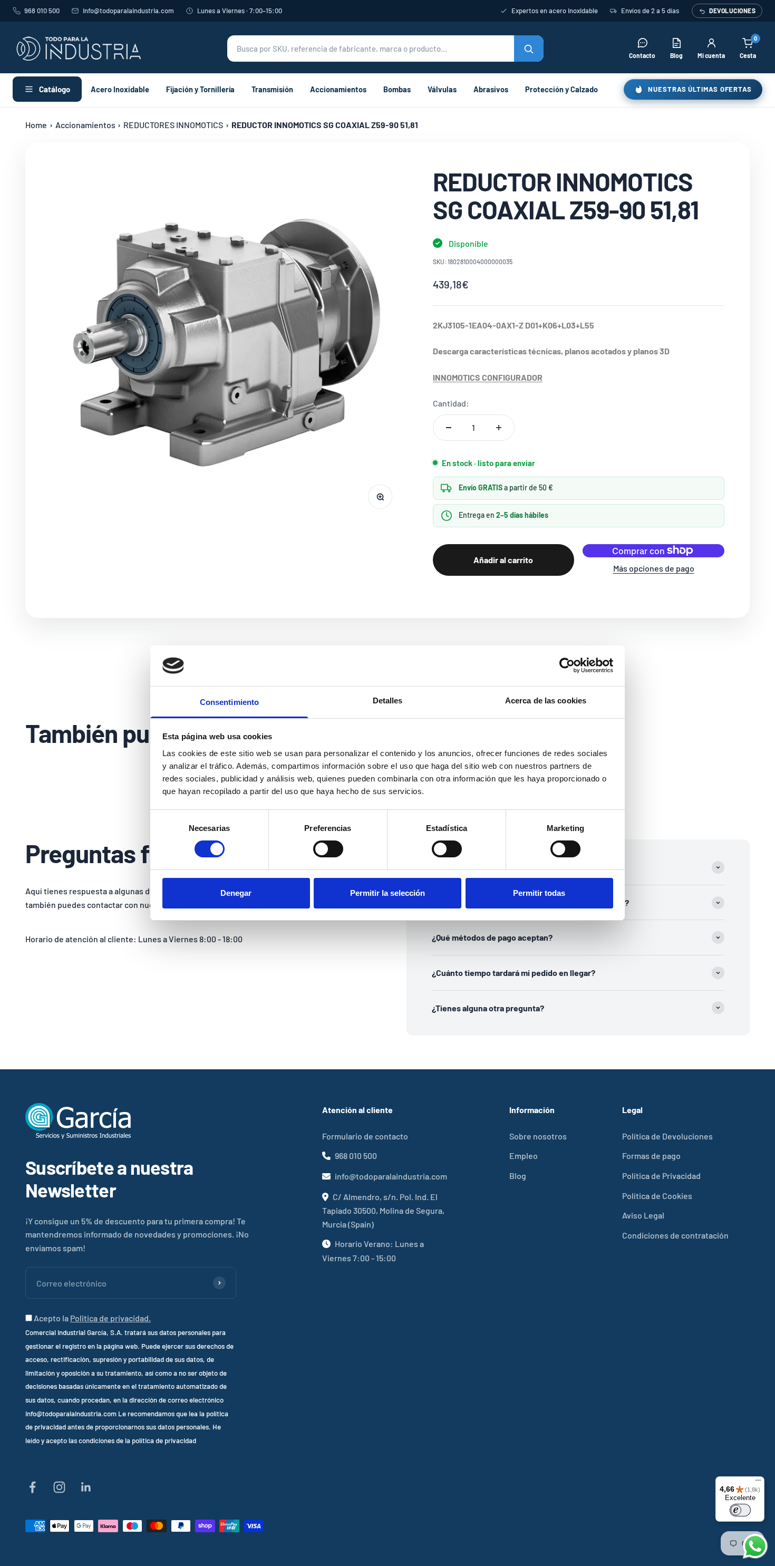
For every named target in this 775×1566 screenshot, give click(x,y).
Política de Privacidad (661, 1176)
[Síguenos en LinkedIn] (86, 1487)
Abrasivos (490, 89)
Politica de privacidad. (110, 1318)
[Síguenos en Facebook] (32, 1487)
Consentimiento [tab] (229, 702)
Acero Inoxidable (120, 89)
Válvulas (442, 89)
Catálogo (54, 89)
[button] (385, 48)
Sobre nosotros (538, 1136)
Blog (517, 1176)
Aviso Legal (643, 1215)
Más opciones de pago (653, 568)
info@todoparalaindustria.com (128, 10)
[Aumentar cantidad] (498, 427)
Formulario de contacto (365, 1136)
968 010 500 (42, 10)
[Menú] (758, 1482)
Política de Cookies (657, 1196)
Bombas (397, 89)
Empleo (523, 1156)
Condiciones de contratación (675, 1235)
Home (36, 125)
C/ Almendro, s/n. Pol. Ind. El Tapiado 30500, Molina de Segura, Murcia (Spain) (383, 1210)
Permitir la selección (387, 892)
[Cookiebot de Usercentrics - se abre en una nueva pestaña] (567, 665)
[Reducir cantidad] (448, 427)
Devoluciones (732, 10)
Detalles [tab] (388, 700)
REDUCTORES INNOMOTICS (173, 125)
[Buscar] (529, 48)
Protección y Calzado (561, 89)
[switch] (328, 848)
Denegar (235, 892)
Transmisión (272, 89)
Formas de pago (651, 1156)
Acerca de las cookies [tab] (545, 700)
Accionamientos (338, 89)
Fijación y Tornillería (200, 89)
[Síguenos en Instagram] (59, 1487)
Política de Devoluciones (667, 1136)
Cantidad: (451, 403)
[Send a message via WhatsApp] (755, 1546)
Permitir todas (539, 892)
